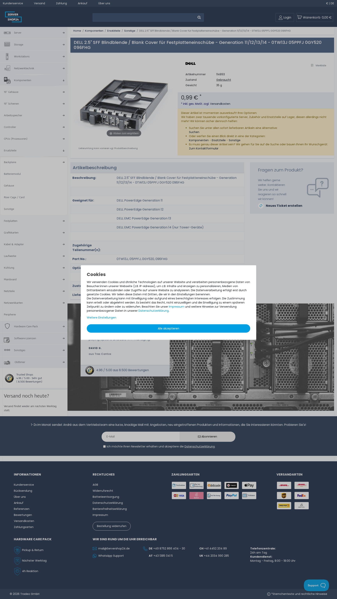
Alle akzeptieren (168, 328)
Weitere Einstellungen (101, 317)
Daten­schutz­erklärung (153, 310)
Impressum (176, 306)
